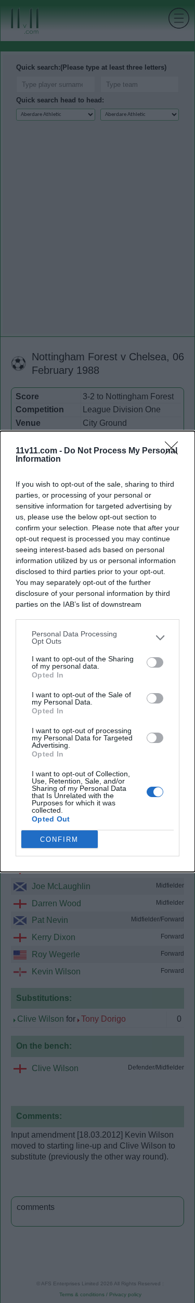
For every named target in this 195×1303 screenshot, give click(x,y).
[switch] (155, 662)
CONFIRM (59, 839)
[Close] (175, 451)
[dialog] (97, 651)
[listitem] (97, 637)
